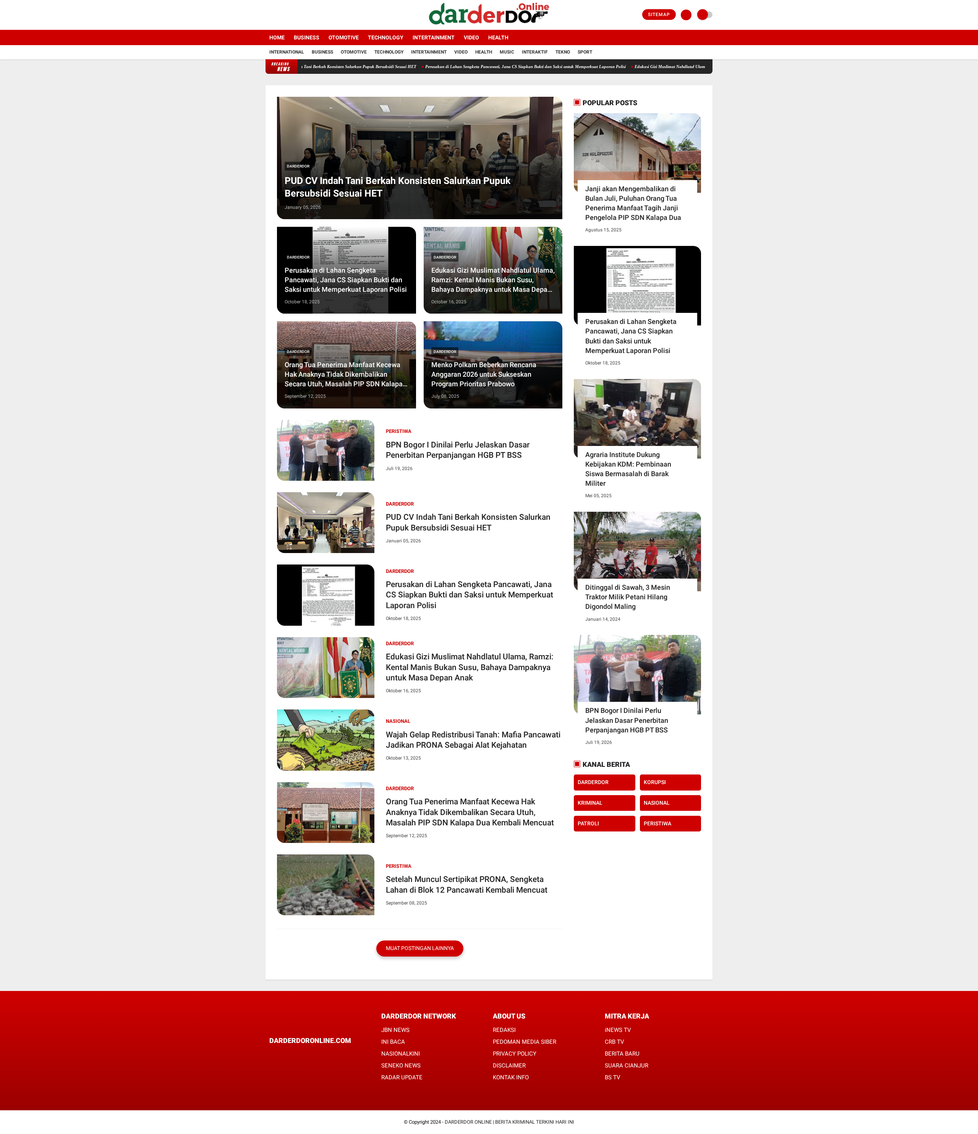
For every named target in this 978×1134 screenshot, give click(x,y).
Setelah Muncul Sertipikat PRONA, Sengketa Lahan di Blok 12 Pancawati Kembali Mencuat (466, 884)
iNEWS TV (618, 1030)
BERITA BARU (622, 1053)
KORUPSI (655, 782)
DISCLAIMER (509, 1065)
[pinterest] (302, 1055)
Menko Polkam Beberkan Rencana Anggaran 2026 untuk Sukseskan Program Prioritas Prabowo (483, 374)
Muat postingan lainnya (420, 948)
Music (507, 52)
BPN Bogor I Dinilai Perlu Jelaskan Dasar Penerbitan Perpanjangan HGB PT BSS (457, 450)
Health (498, 37)
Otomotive (344, 37)
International (286, 52)
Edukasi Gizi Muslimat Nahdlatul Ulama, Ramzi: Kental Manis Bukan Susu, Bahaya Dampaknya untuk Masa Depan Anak (703, 66)
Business (306, 37)
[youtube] (298, 15)
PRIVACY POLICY (514, 1053)
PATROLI (588, 823)
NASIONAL (398, 721)
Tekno (562, 52)
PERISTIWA (398, 431)
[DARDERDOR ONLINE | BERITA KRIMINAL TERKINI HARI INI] (489, 25)
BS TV (612, 1077)
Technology (385, 37)
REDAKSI (504, 1030)
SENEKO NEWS (401, 1065)
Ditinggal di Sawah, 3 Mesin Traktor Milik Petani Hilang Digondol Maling (627, 596)
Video (471, 37)
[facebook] (268, 15)
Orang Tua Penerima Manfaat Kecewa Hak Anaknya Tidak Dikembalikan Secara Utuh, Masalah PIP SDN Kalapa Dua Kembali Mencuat (344, 375)
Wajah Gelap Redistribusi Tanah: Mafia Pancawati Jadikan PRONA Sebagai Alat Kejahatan (473, 740)
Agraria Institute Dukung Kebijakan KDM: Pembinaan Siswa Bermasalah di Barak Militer (628, 469)
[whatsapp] (292, 1055)
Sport (585, 52)
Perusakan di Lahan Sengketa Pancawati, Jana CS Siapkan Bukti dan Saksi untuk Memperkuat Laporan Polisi (484, 66)
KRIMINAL (590, 803)
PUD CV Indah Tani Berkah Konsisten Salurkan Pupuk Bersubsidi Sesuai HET (304, 66)
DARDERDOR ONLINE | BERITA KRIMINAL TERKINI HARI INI (509, 1122)
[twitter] (278, 15)
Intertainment (434, 37)
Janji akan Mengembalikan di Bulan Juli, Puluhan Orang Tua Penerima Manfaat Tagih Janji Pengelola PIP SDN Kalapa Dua (633, 203)
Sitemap (659, 14)
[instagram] (288, 15)
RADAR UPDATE (402, 1077)
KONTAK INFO (511, 1077)
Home (277, 37)
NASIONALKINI (400, 1053)
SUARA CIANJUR (626, 1065)
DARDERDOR (298, 166)
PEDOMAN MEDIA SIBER (524, 1041)
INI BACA (393, 1041)
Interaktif (535, 52)
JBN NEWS (395, 1030)
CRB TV (614, 1041)
